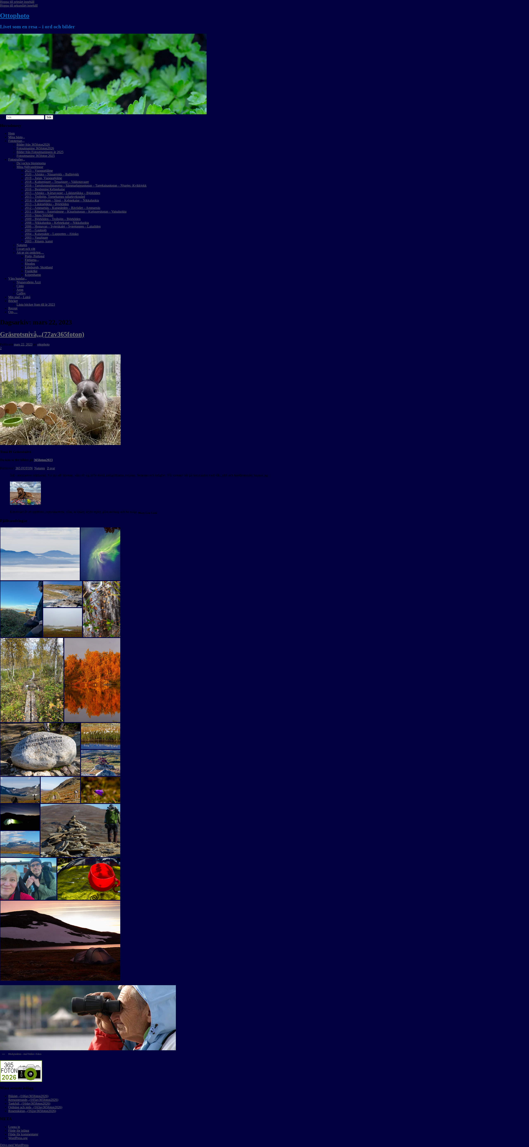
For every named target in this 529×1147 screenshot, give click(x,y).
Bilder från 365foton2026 (33, 144)
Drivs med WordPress (14, 1145)
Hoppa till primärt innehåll (17, 2)
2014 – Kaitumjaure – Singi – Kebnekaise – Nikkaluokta (62, 200)
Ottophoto (14, 15)
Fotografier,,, (16, 159)
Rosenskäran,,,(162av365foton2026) (32, 1111)
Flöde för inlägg (18, 1130)
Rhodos (30, 263)
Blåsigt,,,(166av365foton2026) (28, 1096)
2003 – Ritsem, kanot (39, 241)
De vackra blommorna (31, 163)
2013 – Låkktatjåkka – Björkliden (47, 204)
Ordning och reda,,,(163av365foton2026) (35, 1107)
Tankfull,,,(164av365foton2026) (29, 1103)
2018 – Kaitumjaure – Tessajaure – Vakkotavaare (57, 182)
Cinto (20, 286)
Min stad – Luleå (19, 297)
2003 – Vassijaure (36, 237)
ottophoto (43, 344)
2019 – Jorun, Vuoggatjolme (43, 178)
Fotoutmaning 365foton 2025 (36, 155)
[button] (40, 554)
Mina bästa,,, (16, 137)
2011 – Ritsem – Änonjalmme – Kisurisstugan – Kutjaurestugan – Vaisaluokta (75, 211)
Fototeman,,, (16, 141)
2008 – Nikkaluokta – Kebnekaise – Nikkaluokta (57, 222)
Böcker (13, 301)
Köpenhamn (33, 275)
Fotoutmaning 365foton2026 (35, 148)
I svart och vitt (26, 248)
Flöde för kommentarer (23, 1134)
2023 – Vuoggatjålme (39, 170)
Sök (2, 117)
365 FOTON (24, 468)
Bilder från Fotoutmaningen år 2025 (40, 152)
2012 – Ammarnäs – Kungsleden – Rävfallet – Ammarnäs (62, 208)
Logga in (14, 1127)
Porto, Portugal (34, 256)
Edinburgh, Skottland (39, 267)
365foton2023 (43, 460)
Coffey (21, 293)
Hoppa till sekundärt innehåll (19, 5)
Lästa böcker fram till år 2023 (36, 304)
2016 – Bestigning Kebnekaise (45, 189)
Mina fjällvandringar (30, 167)
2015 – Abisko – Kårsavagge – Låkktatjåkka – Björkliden (62, 193)
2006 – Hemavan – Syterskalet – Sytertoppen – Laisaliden (63, 226)
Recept (12, 308)
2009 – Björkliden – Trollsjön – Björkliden (53, 219)
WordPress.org (17, 1138)
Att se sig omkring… (30, 252)
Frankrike (31, 271)
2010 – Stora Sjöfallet (39, 215)
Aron (20, 289)
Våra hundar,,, (17, 278)
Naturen (22, 245)
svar (51, 468)
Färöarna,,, (32, 260)
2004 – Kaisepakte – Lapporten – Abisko (52, 234)
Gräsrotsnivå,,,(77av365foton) (42, 334)
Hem (11, 133)
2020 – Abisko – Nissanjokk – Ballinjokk (52, 174)
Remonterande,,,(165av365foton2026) (33, 1100)
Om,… (12, 312)
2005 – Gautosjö (35, 230)
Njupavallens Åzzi (29, 282)
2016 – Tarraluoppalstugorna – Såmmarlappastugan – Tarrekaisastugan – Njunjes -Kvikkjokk (86, 185)
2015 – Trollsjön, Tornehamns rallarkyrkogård (55, 196)
